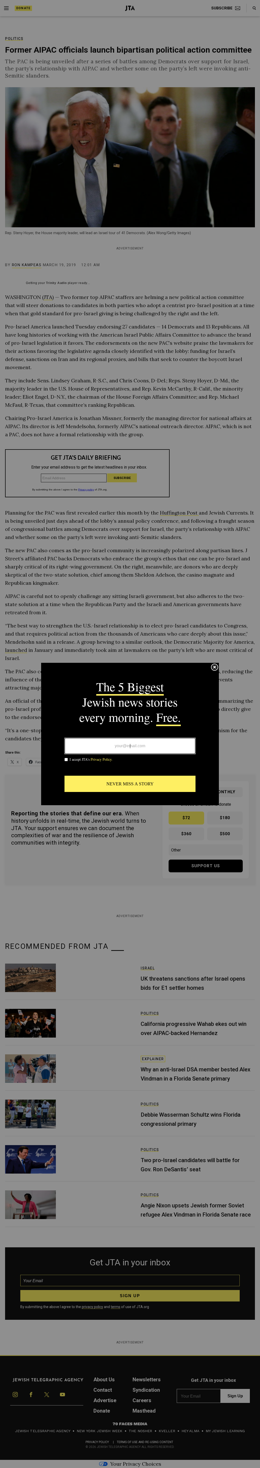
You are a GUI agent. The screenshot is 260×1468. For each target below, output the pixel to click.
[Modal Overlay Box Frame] (130, 734)
